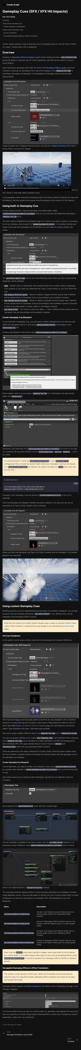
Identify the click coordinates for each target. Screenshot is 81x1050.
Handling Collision (53, 68)
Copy (75, 483)
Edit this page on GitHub (13, 1025)
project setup (68, 626)
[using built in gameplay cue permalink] (1, 205)
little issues (16, 726)
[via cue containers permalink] (1, 636)
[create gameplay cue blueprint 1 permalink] (1, 762)
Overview (6, 20)
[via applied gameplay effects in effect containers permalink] (1, 968)
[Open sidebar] (4, 4)
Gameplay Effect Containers (23, 57)
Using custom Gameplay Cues (13, 30)
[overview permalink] (1, 52)
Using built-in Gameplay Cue (12, 23)
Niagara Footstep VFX (61, 146)
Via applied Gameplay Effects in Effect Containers (20, 36)
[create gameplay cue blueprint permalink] (1, 317)
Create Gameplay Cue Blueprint (14, 26)
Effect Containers (34, 986)
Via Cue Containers (9, 33)
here (14, 766)
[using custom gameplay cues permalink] (1, 606)
